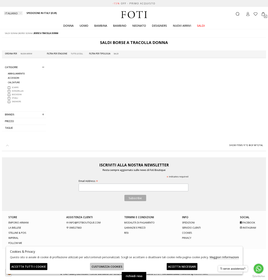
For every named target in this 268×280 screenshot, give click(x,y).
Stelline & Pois (17, 232)
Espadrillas (18, 91)
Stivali (15, 98)
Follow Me (15, 243)
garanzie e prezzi (135, 227)
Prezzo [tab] (9, 121)
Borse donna (26, 33)
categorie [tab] (11, 67)
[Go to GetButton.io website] (258, 276)
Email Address (88, 181)
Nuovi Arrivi (182, 25)
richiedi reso (134, 276)
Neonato (139, 25)
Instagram (249, 227)
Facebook (248, 222)
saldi (201, 25)
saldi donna (11, 33)
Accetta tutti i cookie (28, 266)
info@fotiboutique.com (85, 222)
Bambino (119, 25)
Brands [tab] (9, 114)
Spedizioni (188, 222)
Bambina (100, 25)
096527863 (75, 227)
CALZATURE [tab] (14, 82)
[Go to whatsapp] (258, 269)
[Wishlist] (255, 14)
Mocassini (17, 94)
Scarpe (15, 87)
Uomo (83, 25)
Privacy (186, 238)
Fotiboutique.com (134, 15)
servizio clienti (191, 227)
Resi (126, 232)
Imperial (13, 238)
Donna (68, 25)
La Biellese (14, 227)
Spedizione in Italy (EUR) (41, 13)
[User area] (248, 14)
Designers (159, 25)
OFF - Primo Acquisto (134, 3)
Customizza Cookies (107, 266)
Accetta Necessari (182, 266)
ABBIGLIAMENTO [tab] (16, 73)
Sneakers (16, 101)
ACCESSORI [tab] (13, 78)
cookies (187, 232)
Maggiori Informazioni (224, 257)
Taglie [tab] (9, 127)
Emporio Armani (18, 222)
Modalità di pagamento (139, 222)
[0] (263, 14)
